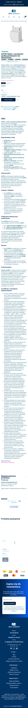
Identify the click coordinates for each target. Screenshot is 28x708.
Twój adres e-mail (7, 599)
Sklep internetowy (12, 706)
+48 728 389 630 (9, 4)
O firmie (14, 657)
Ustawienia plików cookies (13, 683)
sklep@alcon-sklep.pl (19, 4)
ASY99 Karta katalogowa (7, 462)
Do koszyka (5, 559)
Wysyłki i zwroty (14, 670)
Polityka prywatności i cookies (14, 661)
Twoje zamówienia (14, 681)
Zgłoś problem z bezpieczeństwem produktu (13, 488)
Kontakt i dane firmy (11, 2)
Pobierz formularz (14, 674)
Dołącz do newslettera (10, 603)
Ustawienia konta (14, 685)
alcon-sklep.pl (4, 21)
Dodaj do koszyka (8, 99)
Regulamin (19, 2)
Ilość (2, 90)
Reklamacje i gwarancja (14, 672)
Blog (14, 654)
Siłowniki (11, 21)
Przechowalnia (14, 687)
